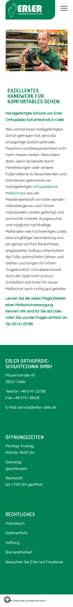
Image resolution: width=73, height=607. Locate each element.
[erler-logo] (30, 10)
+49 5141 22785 (33, 391)
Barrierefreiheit (18, 552)
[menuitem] (62, 8)
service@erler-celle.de (37, 407)
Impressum (15, 523)
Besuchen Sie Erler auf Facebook (34, 562)
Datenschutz (16, 533)
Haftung (12, 543)
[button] (7, 599)
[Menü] (62, 8)
